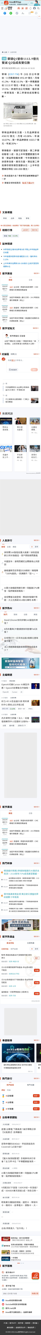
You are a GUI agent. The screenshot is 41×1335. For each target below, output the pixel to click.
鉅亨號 (20, 1323)
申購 (37, 970)
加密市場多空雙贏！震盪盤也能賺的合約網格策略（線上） (24, 319)
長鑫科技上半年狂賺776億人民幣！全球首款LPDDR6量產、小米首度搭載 (6, 456)
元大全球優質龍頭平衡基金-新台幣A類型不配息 (17, 968)
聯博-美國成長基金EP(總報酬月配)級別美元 (16, 956)
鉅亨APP (13, 1323)
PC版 (5, 1323)
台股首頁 (26, 230)
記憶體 (10, 1095)
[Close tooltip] (34, 18)
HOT (11, 287)
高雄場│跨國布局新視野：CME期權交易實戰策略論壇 (24, 309)
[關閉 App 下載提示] (2, 3)
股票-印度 (12, 995)
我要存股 (34, 230)
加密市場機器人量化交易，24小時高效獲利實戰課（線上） (24, 298)
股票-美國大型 (14, 961)
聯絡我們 (31, 1327)
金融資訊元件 (20, 1327)
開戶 (37, 958)
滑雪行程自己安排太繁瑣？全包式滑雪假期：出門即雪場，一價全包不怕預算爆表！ (34, 456)
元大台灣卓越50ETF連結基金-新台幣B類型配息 (17, 981)
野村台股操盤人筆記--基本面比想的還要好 (6, 428)
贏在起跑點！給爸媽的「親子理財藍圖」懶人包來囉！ (21, 225)
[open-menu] (2, 8)
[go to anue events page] (30, 8)
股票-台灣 (12, 986)
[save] (29, 13)
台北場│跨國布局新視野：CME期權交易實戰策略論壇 (24, 288)
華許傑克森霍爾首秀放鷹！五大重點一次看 (20, 428)
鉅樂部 (27, 1323)
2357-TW (14, 74)
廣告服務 (10, 1327)
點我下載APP (28, 182)
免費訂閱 (35, 1293)
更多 (36, 547)
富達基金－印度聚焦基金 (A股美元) (15, 992)
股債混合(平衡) (14, 974)
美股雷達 (12, 681)
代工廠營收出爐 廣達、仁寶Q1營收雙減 (17, 400)
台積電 (10, 1102)
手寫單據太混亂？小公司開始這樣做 (20, 456)
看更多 (36, 273)
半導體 (10, 1108)
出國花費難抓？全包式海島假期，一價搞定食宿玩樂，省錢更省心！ (34, 428)
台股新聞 (13, 52)
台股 (5, 52)
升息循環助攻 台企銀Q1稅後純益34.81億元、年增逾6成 (17, 388)
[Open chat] (36, 13)
